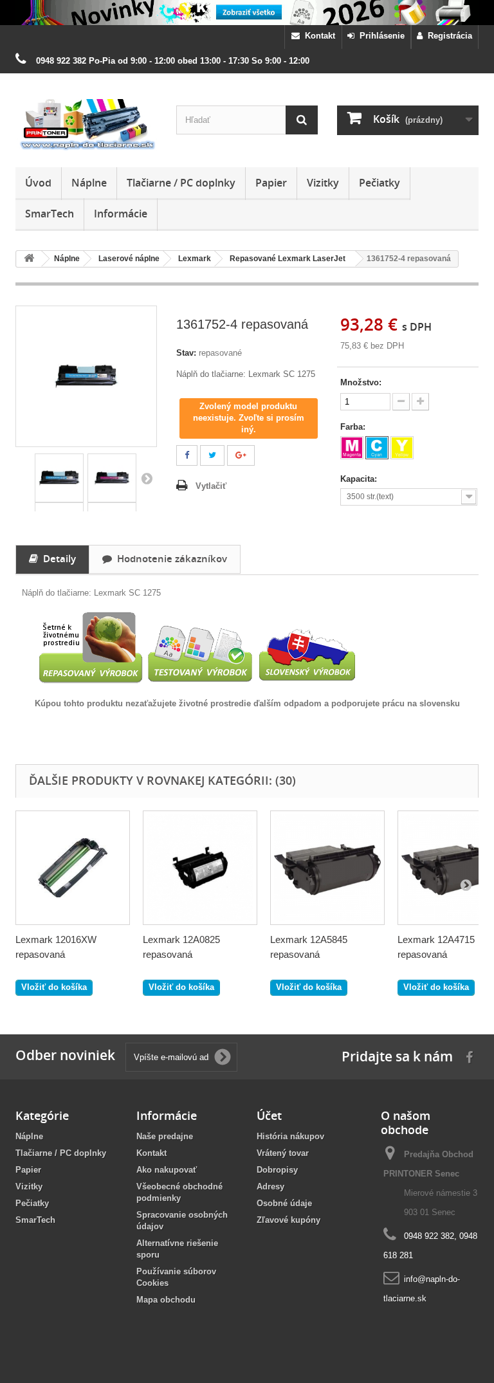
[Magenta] (352, 447)
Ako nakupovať (166, 1170)
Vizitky (323, 183)
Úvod (38, 183)
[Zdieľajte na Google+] (241, 455)
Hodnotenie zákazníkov (169, 558)
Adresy (270, 1186)
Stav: (186, 353)
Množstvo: (360, 382)
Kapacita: (360, 479)
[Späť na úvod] (29, 259)
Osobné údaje (284, 1203)
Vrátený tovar (283, 1153)
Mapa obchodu (166, 1300)
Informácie (120, 213)
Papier (271, 183)
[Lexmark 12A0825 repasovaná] (200, 868)
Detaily (57, 558)
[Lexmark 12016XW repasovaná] (72, 868)
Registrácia (447, 36)
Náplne (89, 183)
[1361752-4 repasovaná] (59, 478)
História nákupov (290, 1136)
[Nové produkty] (247, 12)
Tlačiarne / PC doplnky (181, 183)
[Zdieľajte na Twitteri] (212, 455)
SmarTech (49, 213)
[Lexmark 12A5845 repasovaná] (327, 868)
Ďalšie (146, 478)
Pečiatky (379, 183)
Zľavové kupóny (288, 1220)
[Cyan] (377, 447)
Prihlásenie (379, 36)
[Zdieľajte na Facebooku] (186, 455)
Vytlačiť (211, 486)
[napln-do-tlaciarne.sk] (86, 125)
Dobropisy (277, 1170)
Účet (269, 1115)
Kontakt (317, 36)
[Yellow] (402, 447)
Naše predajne (164, 1136)
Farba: (354, 427)
